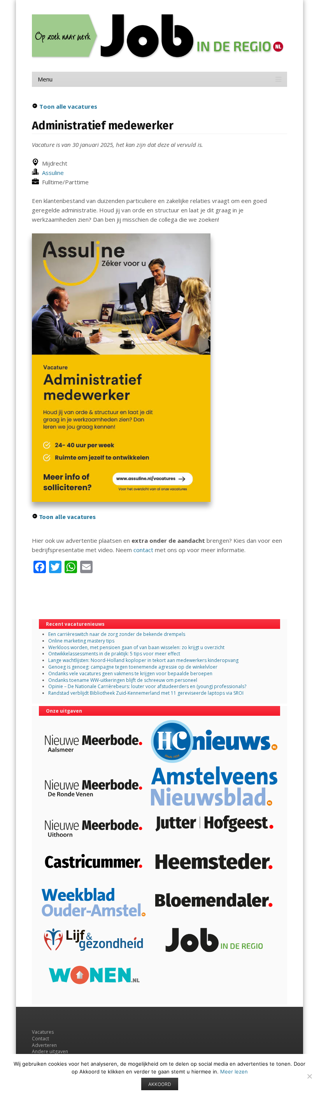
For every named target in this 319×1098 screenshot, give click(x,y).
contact (143, 550)
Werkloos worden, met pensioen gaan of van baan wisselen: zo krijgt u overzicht (136, 647)
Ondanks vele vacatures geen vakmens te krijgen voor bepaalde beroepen (130, 673)
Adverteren (44, 1045)
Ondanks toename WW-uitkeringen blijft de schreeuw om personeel (122, 680)
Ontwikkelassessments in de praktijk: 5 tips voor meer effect (114, 653)
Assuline (51, 173)
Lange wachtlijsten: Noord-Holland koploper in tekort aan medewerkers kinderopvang (143, 660)
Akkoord (159, 1084)
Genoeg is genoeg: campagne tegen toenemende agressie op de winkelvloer (132, 667)
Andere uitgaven (50, 1051)
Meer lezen (234, 1071)
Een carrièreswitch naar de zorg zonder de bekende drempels (116, 634)
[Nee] (309, 1076)
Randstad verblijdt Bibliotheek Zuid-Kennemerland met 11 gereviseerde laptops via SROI (146, 693)
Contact (40, 1038)
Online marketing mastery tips (81, 640)
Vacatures (43, 1032)
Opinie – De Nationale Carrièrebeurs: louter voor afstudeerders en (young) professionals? (147, 686)
